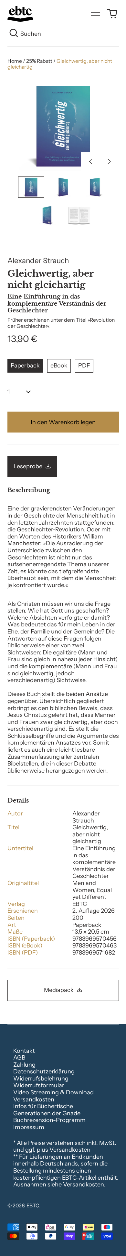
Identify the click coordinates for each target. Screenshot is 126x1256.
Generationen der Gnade (46, 1113)
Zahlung (24, 1064)
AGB (19, 1057)
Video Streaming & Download (53, 1092)
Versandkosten (33, 1099)
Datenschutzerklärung (44, 1071)
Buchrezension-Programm (49, 1120)
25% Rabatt (39, 61)
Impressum (28, 1127)
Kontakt (24, 1050)
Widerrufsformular (38, 1085)
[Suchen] (14, 34)
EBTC (32, 1206)
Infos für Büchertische (43, 1106)
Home (14, 61)
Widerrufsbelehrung (40, 1078)
